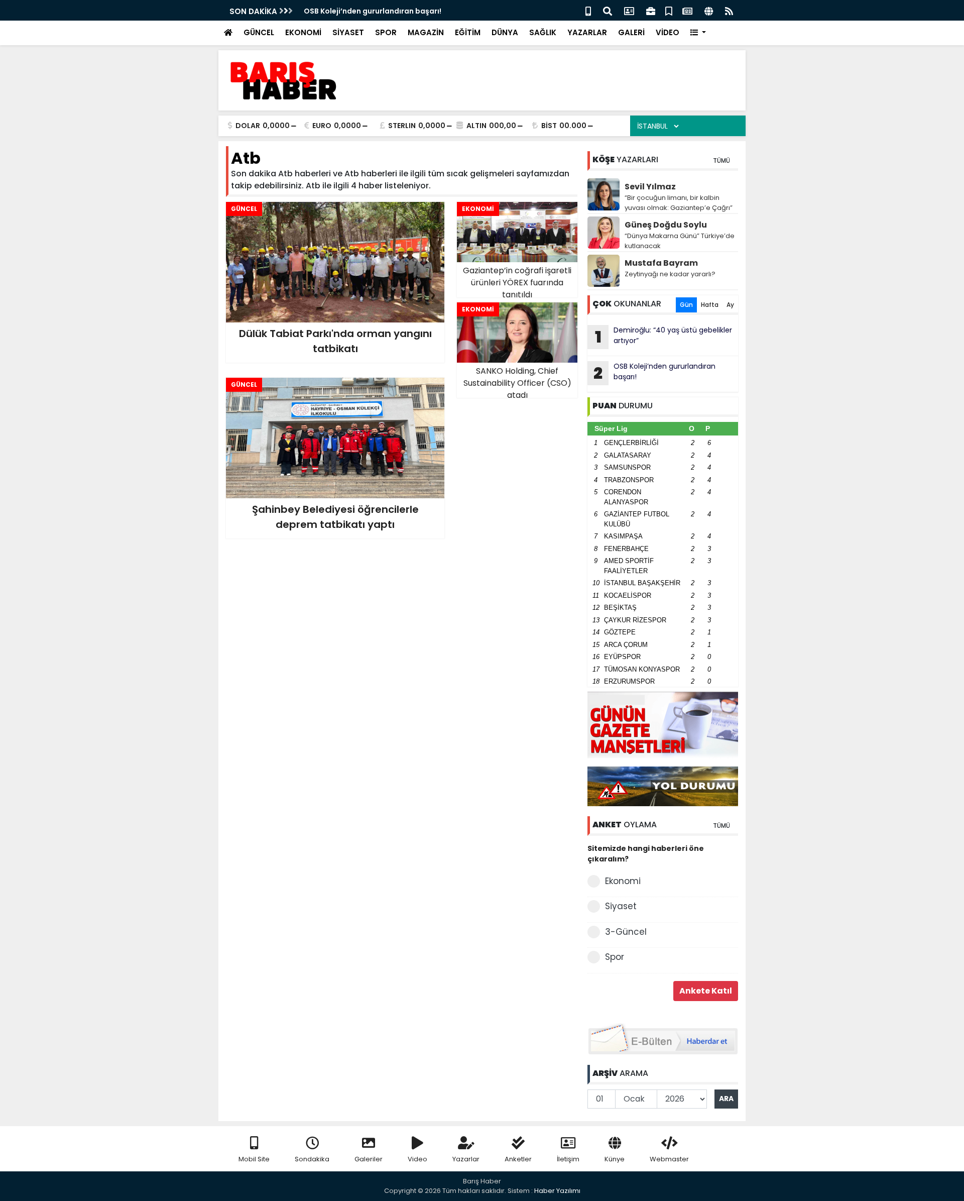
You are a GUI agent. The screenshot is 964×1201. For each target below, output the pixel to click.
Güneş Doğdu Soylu (666, 225)
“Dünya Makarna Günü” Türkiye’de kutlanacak (680, 241)
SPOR (386, 32)
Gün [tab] (686, 304)
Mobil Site (254, 1159)
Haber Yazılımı (557, 1190)
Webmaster (669, 1159)
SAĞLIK (542, 32)
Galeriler (368, 1159)
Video (417, 1159)
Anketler (518, 1159)
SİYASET (348, 32)
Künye (615, 1159)
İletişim (568, 1159)
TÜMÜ (721, 160)
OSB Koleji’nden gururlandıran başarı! (654, 372)
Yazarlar (465, 1159)
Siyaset (621, 906)
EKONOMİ (303, 32)
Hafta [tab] (709, 304)
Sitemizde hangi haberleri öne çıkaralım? (645, 853)
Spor (614, 957)
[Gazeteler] (687, 10)
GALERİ (631, 32)
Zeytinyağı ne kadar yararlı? (670, 274)
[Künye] (708, 10)
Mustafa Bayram (661, 263)
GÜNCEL (259, 32)
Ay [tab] (730, 304)
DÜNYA (505, 32)
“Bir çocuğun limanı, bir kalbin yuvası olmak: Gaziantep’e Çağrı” (679, 202)
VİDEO (667, 32)
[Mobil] (588, 10)
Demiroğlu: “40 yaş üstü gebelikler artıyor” (664, 336)
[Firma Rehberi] (650, 10)
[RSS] (729, 10)
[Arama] (607, 10)
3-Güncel (626, 932)
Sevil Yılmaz (650, 186)
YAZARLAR (587, 32)
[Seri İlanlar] (668, 10)
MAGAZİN (426, 32)
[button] (698, 33)
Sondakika (312, 1159)
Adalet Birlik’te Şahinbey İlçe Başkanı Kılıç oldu (388, 11)
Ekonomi (623, 881)
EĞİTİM (467, 32)
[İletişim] (629, 10)
